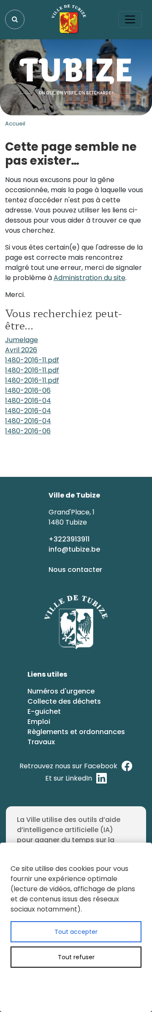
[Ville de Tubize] (69, 19)
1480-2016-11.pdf (32, 360)
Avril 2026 (21, 350)
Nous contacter (76, 569)
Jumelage (21, 340)
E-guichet (44, 711)
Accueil (15, 124)
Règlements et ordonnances (76, 732)
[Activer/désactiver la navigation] (130, 19)
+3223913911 (70, 539)
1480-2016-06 (28, 390)
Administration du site (89, 278)
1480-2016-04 (28, 400)
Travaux (41, 742)
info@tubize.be (74, 549)
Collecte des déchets (64, 701)
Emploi (38, 721)
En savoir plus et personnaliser (86, 981)
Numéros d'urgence (61, 691)
